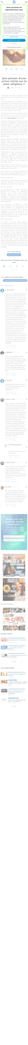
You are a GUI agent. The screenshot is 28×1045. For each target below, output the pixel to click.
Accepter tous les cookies (14, 40)
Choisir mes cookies (14, 36)
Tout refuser (14, 43)
